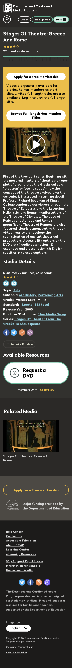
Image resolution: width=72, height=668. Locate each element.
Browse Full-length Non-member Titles (36, 116)
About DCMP (15, 545)
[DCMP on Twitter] (22, 582)
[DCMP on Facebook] (30, 582)
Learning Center (17, 549)
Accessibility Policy (16, 652)
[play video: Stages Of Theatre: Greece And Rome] (31, 450)
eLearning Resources (21, 554)
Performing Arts (50, 295)
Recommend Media (19, 570)
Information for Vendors (23, 566)
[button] (6, 332)
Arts (16, 290)
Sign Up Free (42, 19)
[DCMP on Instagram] (39, 582)
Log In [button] (24, 19)
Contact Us (14, 536)
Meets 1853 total (35, 304)
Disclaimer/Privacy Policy (19, 647)
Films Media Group (52, 314)
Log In (26, 97)
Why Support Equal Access (24, 561)
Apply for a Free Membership (36, 77)
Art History (27, 295)
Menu (59, 19)
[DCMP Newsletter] (47, 582)
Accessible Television (21, 540)
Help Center (14, 531)
